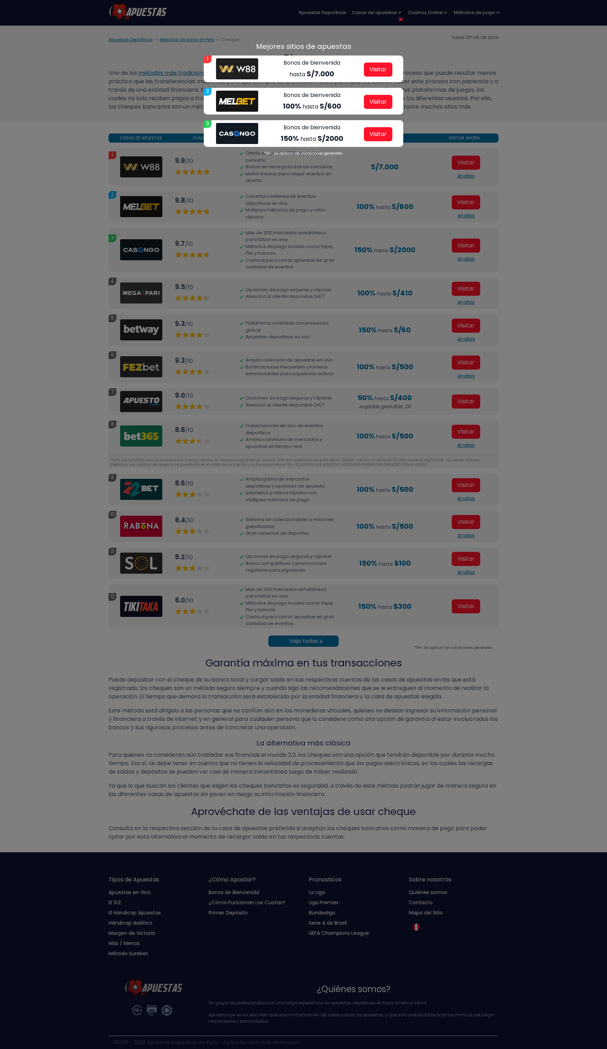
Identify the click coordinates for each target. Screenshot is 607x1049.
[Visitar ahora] (237, 68)
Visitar (378, 69)
